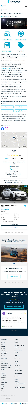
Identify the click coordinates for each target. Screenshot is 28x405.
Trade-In (7, 111)
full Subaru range (6, 68)
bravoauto (4, 353)
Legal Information (20, 383)
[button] (14, 319)
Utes (2, 388)
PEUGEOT (4, 346)
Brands (3, 342)
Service (7, 107)
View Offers (20, 51)
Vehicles (3, 375)
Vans (2, 386)
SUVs (2, 380)
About (16, 363)
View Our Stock (7, 39)
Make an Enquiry (7, 51)
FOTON (3, 355)
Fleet (2, 391)
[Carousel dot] (5, 232)
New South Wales (6, 367)
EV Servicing (18, 350)
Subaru (3, 344)
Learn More (14, 276)
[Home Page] (14, 1)
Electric (3, 377)
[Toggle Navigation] (26, 6)
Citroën (3, 351)
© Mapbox (24, 146)
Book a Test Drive (21, 39)
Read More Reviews (14, 307)
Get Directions (15, 166)
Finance (17, 358)
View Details (14, 227)
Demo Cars (4, 363)
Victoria (3, 370)
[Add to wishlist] (25, 206)
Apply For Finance (21, 111)
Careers (17, 368)
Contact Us (18, 366)
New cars (4, 361)
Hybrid (3, 384)
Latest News (18, 370)
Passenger (4, 382)
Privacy (17, 381)
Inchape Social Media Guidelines (20, 386)
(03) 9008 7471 (15, 168)
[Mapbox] (5, 146)
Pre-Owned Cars (6, 365)
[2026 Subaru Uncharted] (14, 194)
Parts (20, 107)
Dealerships (18, 376)
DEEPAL (3, 348)
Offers (16, 342)
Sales (6, 158)
